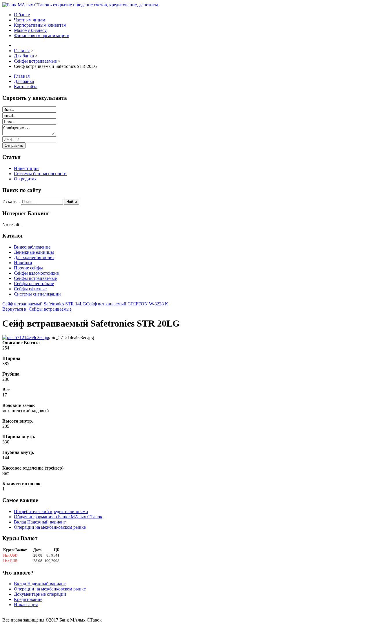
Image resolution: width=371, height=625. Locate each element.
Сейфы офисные (30, 288)
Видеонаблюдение (32, 246)
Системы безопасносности (40, 173)
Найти (71, 202)
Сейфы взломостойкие (36, 273)
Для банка (24, 81)
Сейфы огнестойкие (34, 283)
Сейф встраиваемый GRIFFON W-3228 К (127, 303)
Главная (22, 76)
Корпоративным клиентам (40, 25)
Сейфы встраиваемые (35, 278)
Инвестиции (26, 168)
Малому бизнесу (30, 30)
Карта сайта (25, 86)
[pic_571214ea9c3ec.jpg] (26, 337)
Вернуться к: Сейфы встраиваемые (37, 309)
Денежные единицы (34, 252)
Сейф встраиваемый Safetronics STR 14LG (44, 303)
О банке (22, 14)
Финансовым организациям (41, 35)
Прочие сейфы (28, 267)
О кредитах (25, 178)
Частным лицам (29, 19)
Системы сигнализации (37, 293)
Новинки (23, 262)
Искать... (11, 201)
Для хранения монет (34, 257)
